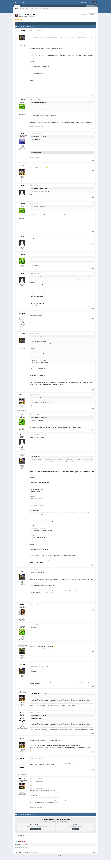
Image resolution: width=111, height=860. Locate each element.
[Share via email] (22, 841)
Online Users (38, 8)
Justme (22, 713)
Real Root (22, 313)
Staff (27, 8)
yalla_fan (22, 165)
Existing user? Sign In (85, 2)
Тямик (22, 435)
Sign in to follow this (84, 14)
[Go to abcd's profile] (22, 141)
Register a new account (36, 829)
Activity (23, 6)
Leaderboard (45, 8)
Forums (16, 8)
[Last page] (30, 26)
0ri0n (22, 185)
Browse (16, 6)
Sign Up (94, 2)
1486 (22, 236)
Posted (34, 30)
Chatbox (38, 6)
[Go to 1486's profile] (22, 243)
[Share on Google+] (20, 841)
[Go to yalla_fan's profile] (22, 172)
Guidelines (22, 8)
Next (28, 26)
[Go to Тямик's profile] (22, 442)
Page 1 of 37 (35, 26)
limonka (22, 99)
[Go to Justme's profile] (22, 720)
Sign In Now (75, 829)
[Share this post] (94, 30)
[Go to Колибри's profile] (22, 612)
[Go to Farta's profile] (22, 651)
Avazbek (25, 16)
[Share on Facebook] (18, 841)
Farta (22, 644)
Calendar (32, 8)
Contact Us (58, 855)
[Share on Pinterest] (24, 841)
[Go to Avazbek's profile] (16, 15)
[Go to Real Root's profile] (22, 320)
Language (52, 855)
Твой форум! (18, 2)
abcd (22, 134)
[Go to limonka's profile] (22, 106)
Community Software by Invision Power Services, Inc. (55, 858)
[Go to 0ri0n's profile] (22, 192)
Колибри (22, 605)
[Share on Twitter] (16, 841)
